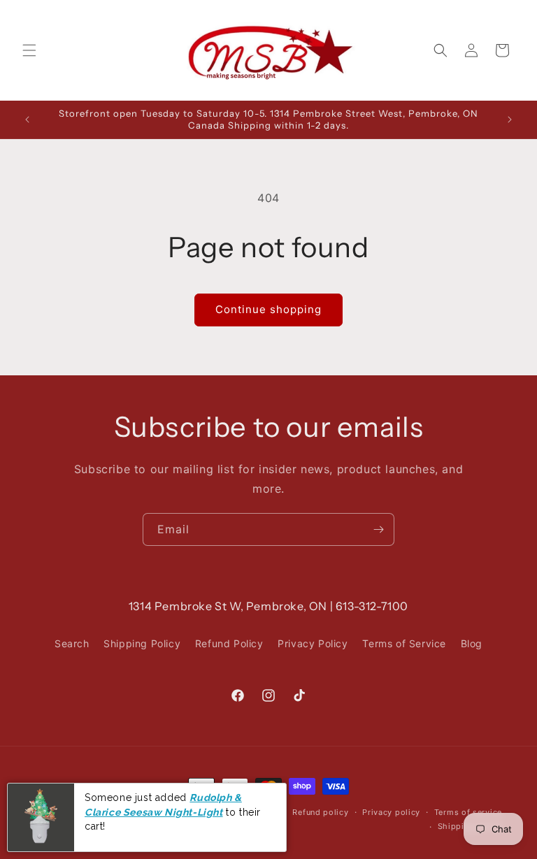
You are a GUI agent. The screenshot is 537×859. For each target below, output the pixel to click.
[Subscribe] (378, 529)
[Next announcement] (509, 119)
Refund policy (320, 812)
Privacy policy (391, 812)
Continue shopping (268, 309)
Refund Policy (229, 643)
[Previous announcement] (27, 119)
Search (72, 643)
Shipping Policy (141, 643)
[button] (29, 50)
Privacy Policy (313, 643)
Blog (471, 643)
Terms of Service (404, 643)
